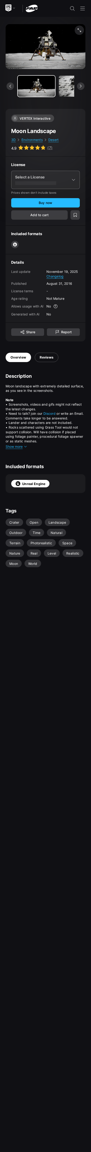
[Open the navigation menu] (82, 8)
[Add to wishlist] (75, 215)
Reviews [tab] (46, 357)
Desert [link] (53, 140)
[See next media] (80, 86)
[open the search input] (72, 8)
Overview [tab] (18, 357)
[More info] (56, 306)
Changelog (55, 276)
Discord (49, 413)
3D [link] (13, 140)
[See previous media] (10, 86)
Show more (14, 446)
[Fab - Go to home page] (32, 8)
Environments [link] (32, 140)
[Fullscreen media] (79, 30)
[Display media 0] (36, 86)
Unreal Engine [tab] (34, 484)
